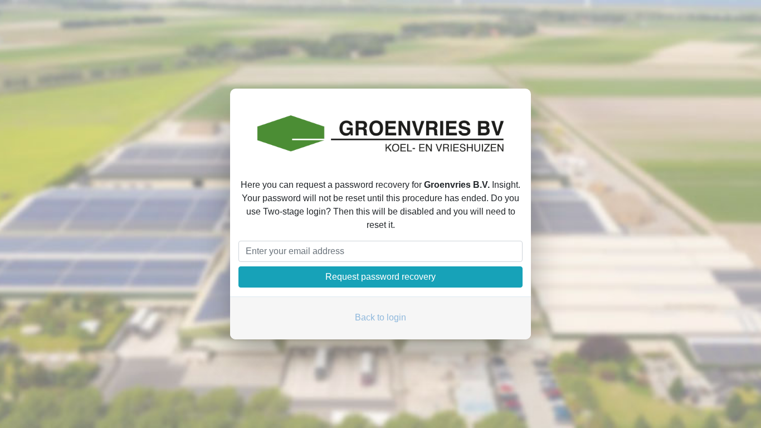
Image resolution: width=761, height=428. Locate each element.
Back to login (380, 317)
